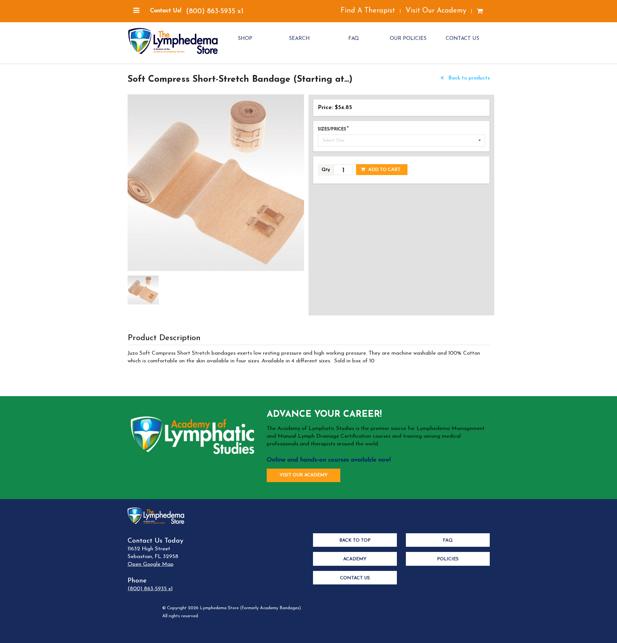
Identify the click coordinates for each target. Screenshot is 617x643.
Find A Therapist (368, 10)
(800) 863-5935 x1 (215, 11)
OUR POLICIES (408, 38)
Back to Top (355, 540)
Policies (448, 559)
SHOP (245, 38)
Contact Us (355, 578)
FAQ (353, 38)
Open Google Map (151, 564)
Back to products (468, 78)
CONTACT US (462, 38)
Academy (354, 559)
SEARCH (299, 38)
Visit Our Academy (436, 10)
